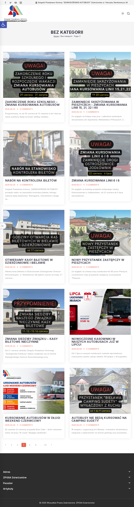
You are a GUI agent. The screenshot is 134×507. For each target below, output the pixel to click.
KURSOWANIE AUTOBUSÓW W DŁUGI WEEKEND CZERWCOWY (32, 419)
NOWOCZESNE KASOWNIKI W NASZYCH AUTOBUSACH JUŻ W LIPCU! (95, 341)
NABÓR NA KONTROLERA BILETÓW (31, 180)
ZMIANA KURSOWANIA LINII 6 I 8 (96, 180)
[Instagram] (20, 2)
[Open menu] (123, 13)
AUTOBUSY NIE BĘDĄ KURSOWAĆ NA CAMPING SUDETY (99, 419)
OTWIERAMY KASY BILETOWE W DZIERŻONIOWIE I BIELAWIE (29, 261)
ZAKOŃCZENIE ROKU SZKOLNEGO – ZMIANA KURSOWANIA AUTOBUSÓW (32, 103)
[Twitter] (10, 2)
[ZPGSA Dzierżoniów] (15, 13)
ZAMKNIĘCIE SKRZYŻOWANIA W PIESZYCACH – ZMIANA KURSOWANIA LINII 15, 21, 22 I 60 (99, 104)
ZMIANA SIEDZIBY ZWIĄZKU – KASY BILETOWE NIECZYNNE (31, 340)
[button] (3, 24)
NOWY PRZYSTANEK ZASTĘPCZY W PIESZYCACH (98, 261)
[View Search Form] (128, 13)
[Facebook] (5, 2)
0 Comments (26, 109)
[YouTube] (15, 2)
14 (45, 445)
